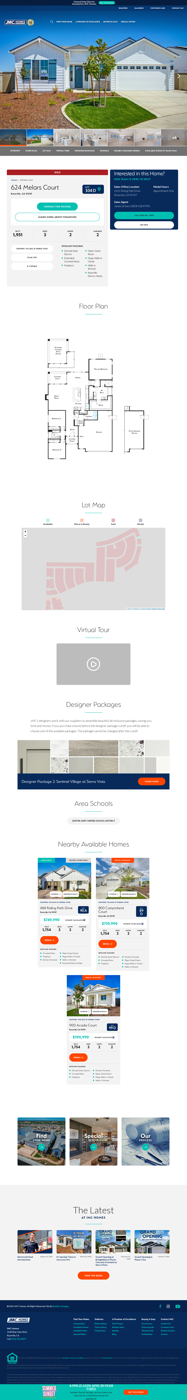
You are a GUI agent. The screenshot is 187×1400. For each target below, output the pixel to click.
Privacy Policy (107, 1358)
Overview (15, 151)
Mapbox (136, 609)
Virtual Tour (62, 151)
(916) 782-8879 (18, 1339)
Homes (14, 180)
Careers (164, 1334)
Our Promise (117, 1323)
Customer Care (157, 8)
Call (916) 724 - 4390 (144, 215)
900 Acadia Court (83, 1027)
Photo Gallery (101, 1323)
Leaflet (129, 609)
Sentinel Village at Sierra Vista (32, 249)
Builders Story (118, 1327)
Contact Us (166, 1323)
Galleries (139, 8)
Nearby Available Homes (127, 151)
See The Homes (135, 1392)
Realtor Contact (168, 1330)
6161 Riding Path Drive (56, 909)
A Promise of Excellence (124, 1319)
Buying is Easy (148, 1319)
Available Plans (80, 1330)
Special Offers (128, 22)
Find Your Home (81, 1319)
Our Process (147, 1323)
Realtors (123, 8)
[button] (51, 21)
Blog (114, 1334)
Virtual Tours (100, 1330)
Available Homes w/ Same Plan (161, 151)
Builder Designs (61, 1306)
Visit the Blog (94, 1275)
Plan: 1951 (32, 257)
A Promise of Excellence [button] (88, 22)
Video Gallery (101, 1327)
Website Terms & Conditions (74, 1358)
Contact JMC (167, 1319)
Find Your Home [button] (64, 22)
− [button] (25, 535)
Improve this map (158, 609)
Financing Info (148, 1327)
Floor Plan (31, 151)
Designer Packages (85, 151)
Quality (115, 1330)
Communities (79, 1323)
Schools (104, 151)
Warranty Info (147, 1330)
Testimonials (147, 1334)
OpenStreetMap (146, 609)
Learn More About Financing (57, 217)
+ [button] (25, 531)
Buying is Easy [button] (110, 22)
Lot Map (47, 151)
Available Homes (81, 1327)
